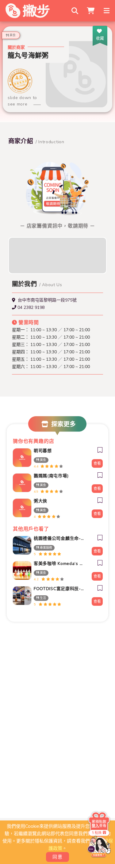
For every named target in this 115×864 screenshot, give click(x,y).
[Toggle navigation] (107, 10)
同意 (57, 857)
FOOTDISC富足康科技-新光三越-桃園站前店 (59, 589)
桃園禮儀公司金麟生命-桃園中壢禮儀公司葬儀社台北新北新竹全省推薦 (59, 538)
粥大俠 (40, 501)
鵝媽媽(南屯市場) (51, 476)
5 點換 (97, 832)
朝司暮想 (43, 451)
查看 (97, 463)
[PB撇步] (28, 10)
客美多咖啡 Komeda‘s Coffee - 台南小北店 (59, 563)
